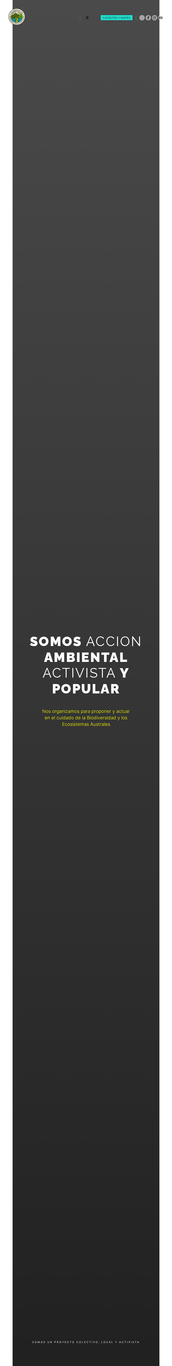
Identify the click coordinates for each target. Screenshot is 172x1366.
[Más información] (87, 18)
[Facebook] (148, 17)
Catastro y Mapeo (116, 17)
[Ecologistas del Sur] (16, 18)
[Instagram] (154, 17)
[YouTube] (161, 17)
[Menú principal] (94, 18)
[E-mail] (142, 17)
